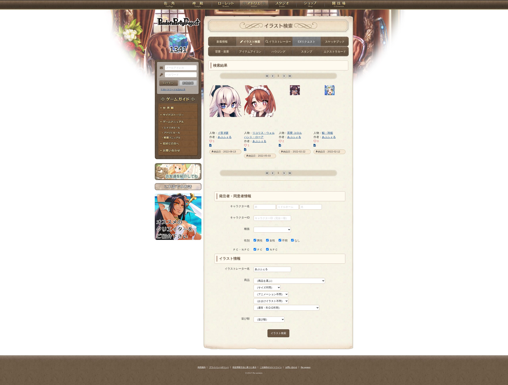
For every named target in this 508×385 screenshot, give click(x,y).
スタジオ (282, 5)
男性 (259, 240)
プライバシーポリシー (219, 367)
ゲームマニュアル (178, 122)
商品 (247, 280)
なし (297, 240)
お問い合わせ (178, 150)
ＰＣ (259, 249)
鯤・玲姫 (327, 132)
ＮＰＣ (273, 249)
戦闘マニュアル (178, 137)
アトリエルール (178, 132)
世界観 (178, 108)
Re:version (306, 367)
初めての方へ (178, 143)
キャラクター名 (240, 206)
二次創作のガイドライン (271, 367)
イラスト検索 (278, 333)
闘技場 (338, 5)
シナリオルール (178, 127)
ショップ (310, 5)
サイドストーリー (178, 115)
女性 (272, 240)
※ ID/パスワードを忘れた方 (173, 89)
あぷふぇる (225, 137)
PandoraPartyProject (178, 22)
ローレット (226, 5)
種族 (247, 228)
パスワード (160, 75)
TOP (169, 5)
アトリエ (254, 5)
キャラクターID (240, 217)
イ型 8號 (223, 132)
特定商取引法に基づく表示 (244, 367)
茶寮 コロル (294, 132)
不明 (284, 240)
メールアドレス (160, 68)
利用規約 (202, 367)
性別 (247, 240)
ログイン (168, 83)
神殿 (198, 5)
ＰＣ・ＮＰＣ (241, 249)
